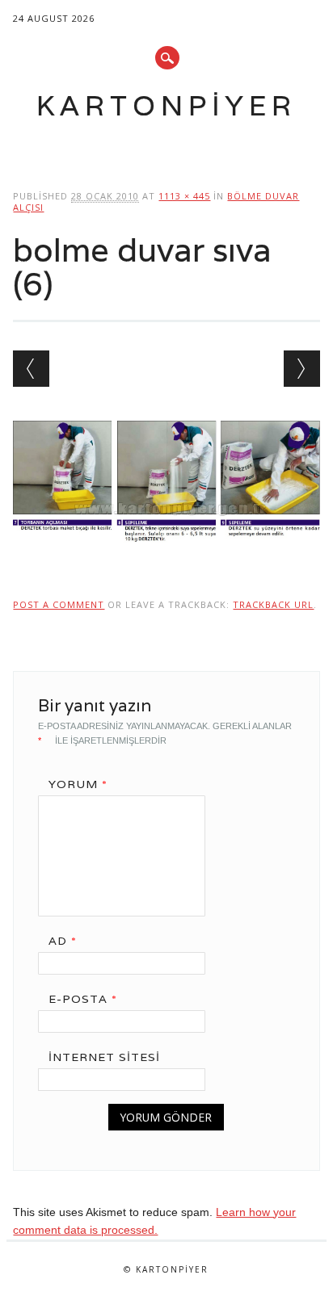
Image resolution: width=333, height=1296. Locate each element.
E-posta (82, 999)
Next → (302, 368)
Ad (62, 940)
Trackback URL (273, 604)
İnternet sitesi (104, 1057)
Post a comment (58, 604)
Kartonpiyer (166, 105)
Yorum (77, 784)
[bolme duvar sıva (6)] (166, 558)
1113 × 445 (184, 196)
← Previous (31, 368)
